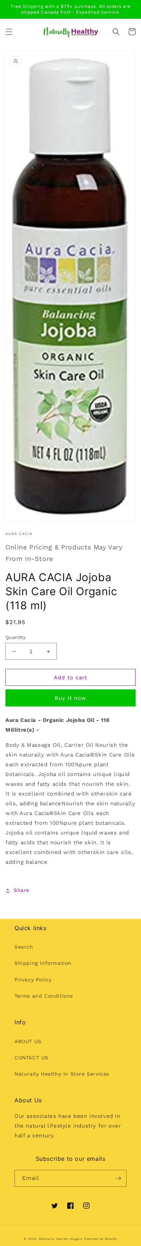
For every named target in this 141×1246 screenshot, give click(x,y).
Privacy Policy (32, 980)
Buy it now (70, 698)
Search (23, 947)
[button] (9, 32)
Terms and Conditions (43, 996)
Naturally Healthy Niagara (61, 1239)
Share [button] (21, 890)
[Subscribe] (118, 1178)
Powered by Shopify (100, 1239)
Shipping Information (43, 963)
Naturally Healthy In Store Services (61, 1074)
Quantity (15, 637)
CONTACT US (31, 1057)
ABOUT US (28, 1041)
